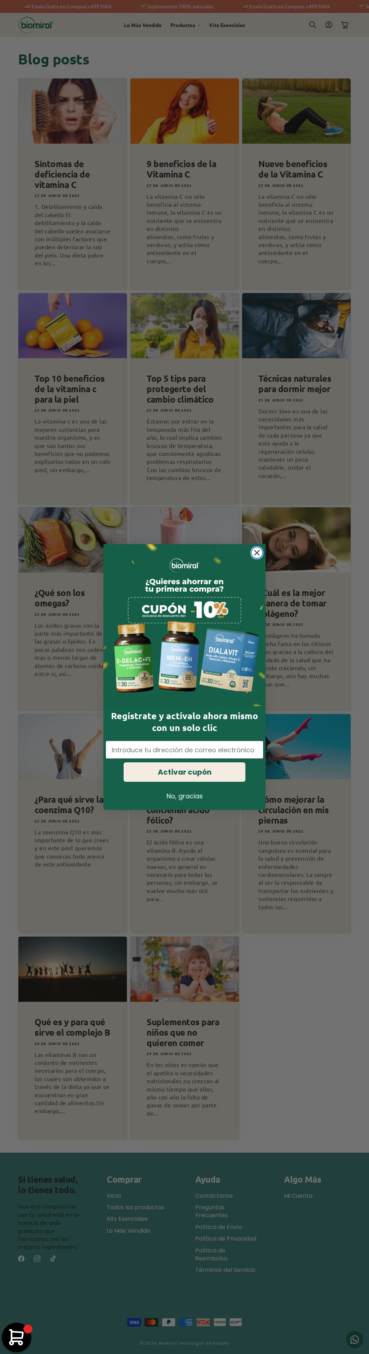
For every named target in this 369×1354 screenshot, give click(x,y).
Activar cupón (185, 772)
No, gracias (184, 796)
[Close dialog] (257, 553)
